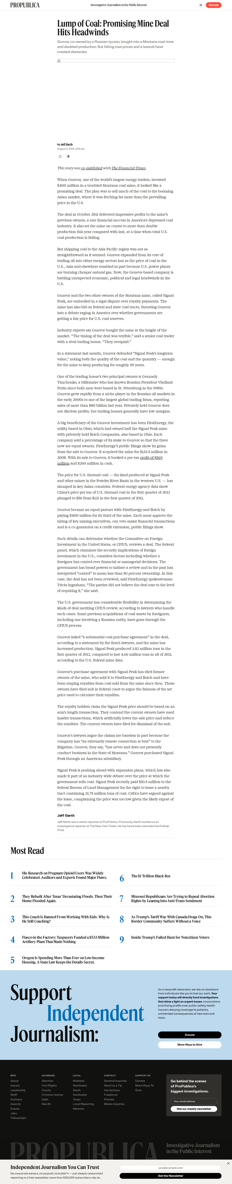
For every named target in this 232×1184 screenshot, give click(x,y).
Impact (15, 1085)
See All (46, 1104)
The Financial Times (128, 167)
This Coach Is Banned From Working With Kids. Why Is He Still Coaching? (65, 919)
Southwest (80, 1095)
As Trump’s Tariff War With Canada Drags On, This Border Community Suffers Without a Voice (171, 919)
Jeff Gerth (67, 144)
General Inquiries (115, 1081)
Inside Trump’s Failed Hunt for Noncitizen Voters (170, 937)
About (15, 1081)
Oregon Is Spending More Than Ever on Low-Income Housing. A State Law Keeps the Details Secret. (63, 960)
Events (15, 1109)
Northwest (80, 1085)
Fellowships (18, 1118)
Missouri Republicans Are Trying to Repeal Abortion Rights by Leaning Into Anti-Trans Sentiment (172, 898)
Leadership (18, 1090)
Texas (76, 1099)
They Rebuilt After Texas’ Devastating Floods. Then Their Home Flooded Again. (67, 898)
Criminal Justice (52, 1095)
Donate (214, 5)
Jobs (14, 1113)
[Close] (228, 1163)
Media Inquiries (114, 1104)
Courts (46, 1090)
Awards (16, 1104)
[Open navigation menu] (201, 5)
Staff (14, 1095)
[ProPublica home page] (85, 1155)
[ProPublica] (25, 5)
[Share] (60, 156)
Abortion (47, 1081)
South (77, 1090)
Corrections (112, 1090)
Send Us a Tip (113, 1085)
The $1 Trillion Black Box (151, 876)
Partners (16, 1099)
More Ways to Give (189, 1044)
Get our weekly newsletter (194, 1109)
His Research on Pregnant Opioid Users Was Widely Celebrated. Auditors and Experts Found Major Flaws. (64, 875)
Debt (45, 1099)
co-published (91, 167)
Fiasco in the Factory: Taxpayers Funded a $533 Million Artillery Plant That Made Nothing (65, 939)
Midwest (78, 1081)
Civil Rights (49, 1085)
